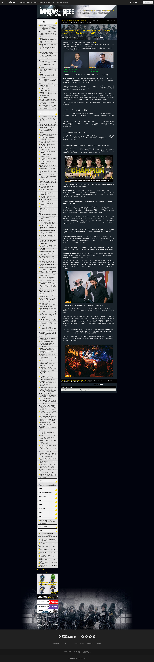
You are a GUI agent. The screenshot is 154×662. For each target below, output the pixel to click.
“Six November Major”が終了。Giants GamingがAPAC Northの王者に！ (48, 227)
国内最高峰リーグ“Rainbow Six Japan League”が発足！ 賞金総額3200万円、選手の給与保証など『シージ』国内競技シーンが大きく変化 (48, 216)
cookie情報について (91, 643)
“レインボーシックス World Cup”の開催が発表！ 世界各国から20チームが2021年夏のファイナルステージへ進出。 (48, 247)
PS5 (24, 2)
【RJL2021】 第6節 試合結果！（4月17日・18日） (48, 186)
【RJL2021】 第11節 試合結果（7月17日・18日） (47, 148)
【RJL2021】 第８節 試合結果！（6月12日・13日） (48, 158)
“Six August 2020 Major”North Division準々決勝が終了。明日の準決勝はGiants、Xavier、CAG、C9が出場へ (48, 263)
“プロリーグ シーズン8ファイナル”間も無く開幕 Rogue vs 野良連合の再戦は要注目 (48, 338)
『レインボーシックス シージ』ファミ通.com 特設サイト (73, 20)
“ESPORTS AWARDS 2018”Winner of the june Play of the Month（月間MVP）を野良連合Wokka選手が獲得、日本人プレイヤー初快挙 (48, 418)
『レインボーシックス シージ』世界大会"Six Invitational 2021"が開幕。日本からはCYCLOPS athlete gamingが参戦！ (48, 182)
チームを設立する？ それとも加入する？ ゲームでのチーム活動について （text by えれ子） (48, 413)
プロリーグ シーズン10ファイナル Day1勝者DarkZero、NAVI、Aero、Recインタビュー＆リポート (47, 541)
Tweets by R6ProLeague (42, 569)
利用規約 (76, 643)
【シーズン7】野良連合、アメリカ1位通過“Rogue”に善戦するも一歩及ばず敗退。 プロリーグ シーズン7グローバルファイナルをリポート (48, 454)
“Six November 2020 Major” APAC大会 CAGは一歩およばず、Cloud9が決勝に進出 (48, 232)
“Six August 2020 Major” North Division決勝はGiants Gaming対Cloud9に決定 (47, 258)
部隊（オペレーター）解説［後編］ (46, 553)
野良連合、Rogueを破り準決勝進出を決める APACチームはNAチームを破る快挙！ (48, 333)
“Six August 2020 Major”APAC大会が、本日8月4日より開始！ (48, 268)
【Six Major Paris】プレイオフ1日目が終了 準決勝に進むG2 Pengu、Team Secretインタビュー (48, 378)
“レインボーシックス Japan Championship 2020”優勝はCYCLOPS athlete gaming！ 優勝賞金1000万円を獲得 (47, 536)
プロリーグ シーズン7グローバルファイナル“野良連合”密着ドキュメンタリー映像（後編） (48, 432)
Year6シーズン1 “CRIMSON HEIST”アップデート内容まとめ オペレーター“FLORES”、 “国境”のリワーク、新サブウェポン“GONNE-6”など (48, 55)
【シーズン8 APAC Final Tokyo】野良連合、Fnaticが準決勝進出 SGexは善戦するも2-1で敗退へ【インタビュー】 (48, 344)
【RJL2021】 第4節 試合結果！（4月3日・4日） (48, 193)
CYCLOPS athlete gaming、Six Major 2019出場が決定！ (47, 295)
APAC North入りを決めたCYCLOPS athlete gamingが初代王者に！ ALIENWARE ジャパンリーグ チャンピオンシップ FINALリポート (48, 285)
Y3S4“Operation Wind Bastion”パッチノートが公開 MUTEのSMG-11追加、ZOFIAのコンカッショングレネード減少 (48, 70)
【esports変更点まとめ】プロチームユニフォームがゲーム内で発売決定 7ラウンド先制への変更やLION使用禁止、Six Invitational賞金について (48, 322)
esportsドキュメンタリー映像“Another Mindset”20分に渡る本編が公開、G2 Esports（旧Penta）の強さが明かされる (48, 350)
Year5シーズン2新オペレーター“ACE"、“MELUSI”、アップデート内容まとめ (48, 521)
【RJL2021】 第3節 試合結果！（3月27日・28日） (48, 197)
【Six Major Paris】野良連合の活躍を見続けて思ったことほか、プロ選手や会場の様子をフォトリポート (48, 357)
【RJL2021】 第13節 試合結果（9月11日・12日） (47, 141)
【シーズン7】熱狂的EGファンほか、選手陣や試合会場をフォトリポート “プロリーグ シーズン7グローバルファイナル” (48, 448)
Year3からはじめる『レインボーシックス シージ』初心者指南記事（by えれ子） (48, 80)
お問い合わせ (56, 643)
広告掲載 (99, 643)
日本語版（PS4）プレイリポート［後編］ (47, 560)
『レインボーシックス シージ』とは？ (47, 544)
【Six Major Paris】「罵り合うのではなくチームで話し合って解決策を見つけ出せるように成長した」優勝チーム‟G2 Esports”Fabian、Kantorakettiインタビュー (48, 370)
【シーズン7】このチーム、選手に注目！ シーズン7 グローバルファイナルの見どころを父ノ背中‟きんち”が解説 (48, 460)
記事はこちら (97, 42)
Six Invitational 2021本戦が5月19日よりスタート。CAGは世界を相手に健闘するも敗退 (48, 176)
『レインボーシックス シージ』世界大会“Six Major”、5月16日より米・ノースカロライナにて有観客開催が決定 (48, 119)
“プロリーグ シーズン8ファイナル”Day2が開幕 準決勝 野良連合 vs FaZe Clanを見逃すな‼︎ (48, 328)
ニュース (53, 2)
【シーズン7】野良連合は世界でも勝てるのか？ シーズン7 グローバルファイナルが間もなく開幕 (48, 471)
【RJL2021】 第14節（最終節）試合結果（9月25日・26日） (48, 134)
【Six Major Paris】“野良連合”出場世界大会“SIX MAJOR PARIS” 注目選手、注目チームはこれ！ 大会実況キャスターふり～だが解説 (48, 407)
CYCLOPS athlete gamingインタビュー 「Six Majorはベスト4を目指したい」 (48, 291)
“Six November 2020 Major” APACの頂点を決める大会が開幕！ (48, 236)
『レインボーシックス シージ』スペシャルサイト (77, 11)
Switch (28, 2)
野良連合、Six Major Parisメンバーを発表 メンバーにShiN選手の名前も (48, 427)
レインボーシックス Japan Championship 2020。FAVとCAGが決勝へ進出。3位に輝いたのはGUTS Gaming (48, 241)
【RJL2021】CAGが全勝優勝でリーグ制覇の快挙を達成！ (48, 138)
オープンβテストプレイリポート (47, 555)
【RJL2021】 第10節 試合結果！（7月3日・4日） (48, 152)
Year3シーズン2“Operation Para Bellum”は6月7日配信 (47, 89)
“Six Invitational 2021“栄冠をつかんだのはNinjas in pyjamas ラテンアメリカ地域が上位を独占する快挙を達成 (48, 171)
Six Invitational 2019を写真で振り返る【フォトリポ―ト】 (48, 308)
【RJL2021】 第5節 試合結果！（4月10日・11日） (48, 190)
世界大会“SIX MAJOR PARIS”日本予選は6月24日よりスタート (48, 423)
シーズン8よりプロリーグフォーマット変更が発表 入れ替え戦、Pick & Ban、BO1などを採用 (48, 466)
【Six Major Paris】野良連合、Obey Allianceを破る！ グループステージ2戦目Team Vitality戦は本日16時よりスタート (48, 401)
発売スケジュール (38, 2)
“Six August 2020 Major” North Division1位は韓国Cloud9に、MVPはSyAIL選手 (48, 253)
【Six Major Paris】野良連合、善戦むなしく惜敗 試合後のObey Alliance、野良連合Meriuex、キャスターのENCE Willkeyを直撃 (48, 390)
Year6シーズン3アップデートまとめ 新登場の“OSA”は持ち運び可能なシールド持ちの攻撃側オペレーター (48, 40)
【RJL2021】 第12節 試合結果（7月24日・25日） (47, 145)
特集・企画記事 (64, 2)
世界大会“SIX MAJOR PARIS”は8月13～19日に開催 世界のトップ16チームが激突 (48, 476)
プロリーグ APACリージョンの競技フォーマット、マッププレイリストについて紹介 (48, 442)
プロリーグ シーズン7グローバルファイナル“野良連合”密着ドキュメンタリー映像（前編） (48, 437)
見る (102, 37)
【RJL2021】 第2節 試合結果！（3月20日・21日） (48, 200)
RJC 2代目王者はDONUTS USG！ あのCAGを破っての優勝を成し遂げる (48, 130)
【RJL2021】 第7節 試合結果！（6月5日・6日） (48, 162)
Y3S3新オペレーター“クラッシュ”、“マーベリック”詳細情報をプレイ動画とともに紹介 (48, 93)
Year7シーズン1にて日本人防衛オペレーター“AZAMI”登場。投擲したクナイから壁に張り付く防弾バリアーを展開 (48, 28)
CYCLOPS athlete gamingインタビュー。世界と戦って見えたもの (48, 165)
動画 (58, 2)
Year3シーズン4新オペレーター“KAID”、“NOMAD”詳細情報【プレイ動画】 (48, 75)
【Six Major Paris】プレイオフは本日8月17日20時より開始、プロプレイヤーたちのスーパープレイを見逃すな (48, 383)
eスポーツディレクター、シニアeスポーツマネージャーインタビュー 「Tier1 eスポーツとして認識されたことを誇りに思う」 (48, 273)
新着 (21, 2)
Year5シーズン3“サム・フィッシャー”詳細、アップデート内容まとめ (48, 484)
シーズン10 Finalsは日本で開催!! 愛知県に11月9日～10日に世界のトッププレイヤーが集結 (48, 300)
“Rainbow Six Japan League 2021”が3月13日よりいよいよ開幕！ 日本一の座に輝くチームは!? (47, 209)
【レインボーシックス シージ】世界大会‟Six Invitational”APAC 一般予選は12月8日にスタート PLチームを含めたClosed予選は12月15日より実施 (48, 314)
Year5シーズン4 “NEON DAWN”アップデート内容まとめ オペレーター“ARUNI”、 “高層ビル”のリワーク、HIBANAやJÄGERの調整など (48, 63)
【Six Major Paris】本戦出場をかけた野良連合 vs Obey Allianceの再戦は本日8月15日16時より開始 (48, 395)
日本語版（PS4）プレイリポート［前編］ (47, 557)
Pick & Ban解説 (43, 97)
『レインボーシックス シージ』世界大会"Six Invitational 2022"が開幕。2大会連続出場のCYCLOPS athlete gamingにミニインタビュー (48, 125)
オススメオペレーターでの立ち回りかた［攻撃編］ (47, 563)
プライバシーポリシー (66, 643)
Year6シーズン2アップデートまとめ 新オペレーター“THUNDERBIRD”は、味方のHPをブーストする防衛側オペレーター (48, 47)
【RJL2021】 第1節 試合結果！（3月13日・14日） (48, 203)
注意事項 (82, 643)
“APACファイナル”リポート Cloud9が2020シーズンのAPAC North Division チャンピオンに (47, 222)
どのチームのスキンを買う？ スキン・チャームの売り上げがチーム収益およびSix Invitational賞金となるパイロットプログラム (48, 363)
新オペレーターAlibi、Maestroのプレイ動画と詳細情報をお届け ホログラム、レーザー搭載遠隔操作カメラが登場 (48, 101)
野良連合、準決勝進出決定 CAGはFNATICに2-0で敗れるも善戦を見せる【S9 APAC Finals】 (48, 304)
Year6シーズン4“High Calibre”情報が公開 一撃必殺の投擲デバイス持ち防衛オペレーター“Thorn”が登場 (48, 34)
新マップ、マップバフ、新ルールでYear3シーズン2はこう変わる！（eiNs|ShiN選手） (48, 85)
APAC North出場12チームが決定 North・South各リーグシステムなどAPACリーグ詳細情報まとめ (48, 279)
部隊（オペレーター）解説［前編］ (46, 550)
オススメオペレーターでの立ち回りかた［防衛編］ (47, 565)
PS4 (32, 2)
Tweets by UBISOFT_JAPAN (43, 572)
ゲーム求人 (47, 2)
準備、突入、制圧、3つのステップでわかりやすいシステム (47, 547)
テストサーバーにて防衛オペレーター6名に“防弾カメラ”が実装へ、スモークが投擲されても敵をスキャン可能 (48, 107)
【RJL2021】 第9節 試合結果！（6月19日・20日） (48, 155)
